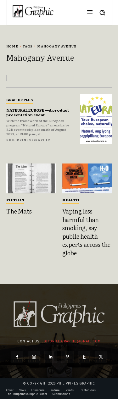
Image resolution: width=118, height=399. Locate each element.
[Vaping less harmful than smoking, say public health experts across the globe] (87, 178)
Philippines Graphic (28, 139)
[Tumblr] (84, 357)
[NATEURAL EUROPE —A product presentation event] (96, 119)
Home (12, 46)
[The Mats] (31, 178)
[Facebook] (17, 357)
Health (70, 199)
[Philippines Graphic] (33, 11)
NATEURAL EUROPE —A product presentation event (37, 112)
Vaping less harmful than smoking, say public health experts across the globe (86, 232)
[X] (101, 357)
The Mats (18, 211)
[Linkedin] (50, 357)
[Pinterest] (67, 357)
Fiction (15, 199)
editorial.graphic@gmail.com (71, 341)
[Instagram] (34, 357)
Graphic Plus (19, 99)
